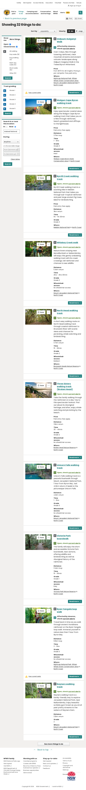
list (72, 31)
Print (70, 18)
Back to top (43, 749)
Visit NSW (7, 766)
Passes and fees (68, 3)
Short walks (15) (14, 69)
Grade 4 (13, 104)
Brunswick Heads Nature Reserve (66, 366)
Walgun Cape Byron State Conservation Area (64, 160)
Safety (19, 3)
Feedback (46, 768)
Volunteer (58, 3)
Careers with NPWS (29, 763)
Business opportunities (31, 770)
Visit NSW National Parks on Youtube (15, 786)
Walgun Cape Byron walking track (67, 101)
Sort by (34, 31)
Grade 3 (12, 100)
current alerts (69, 48)
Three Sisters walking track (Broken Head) (65, 386)
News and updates (49, 763)
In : (4, 127)
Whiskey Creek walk (67, 242)
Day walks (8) (14, 54)
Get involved (27, 773)
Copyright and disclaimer (68, 766)
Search (8, 78)
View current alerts (34, 93)
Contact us (47, 766)
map (81, 31)
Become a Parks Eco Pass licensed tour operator (32, 767)
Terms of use (67, 761)
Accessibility (67, 758)
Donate (65, 774)
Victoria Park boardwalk (64, 537)
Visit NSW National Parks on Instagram (10, 786)
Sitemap (66, 770)
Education (49, 3)
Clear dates (15, 159)
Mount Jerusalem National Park (66, 83)
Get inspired (27, 3)
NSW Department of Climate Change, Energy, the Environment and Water (12, 771)
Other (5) (13, 73)
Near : (11, 127)
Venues (78, 3)
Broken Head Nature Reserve (65, 447)
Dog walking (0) (14, 59)
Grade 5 (12, 109)
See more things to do (53, 744)
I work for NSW (56, 786)
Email (80, 18)
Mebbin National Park (62, 227)
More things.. (15, 39)
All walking (13, 51)
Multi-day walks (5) (13, 64)
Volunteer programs (30, 761)
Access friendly (38, 3)
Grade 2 (12, 95)
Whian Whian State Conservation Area (66, 79)
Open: (6, 44)
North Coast (58, 85)
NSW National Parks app (12, 761)
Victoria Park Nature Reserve (65, 591)
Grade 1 (12, 90)
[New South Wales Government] (71, 775)
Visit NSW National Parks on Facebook (6, 786)
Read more (74, 92)
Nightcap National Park (62, 78)
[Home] (7, 13)
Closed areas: (10, 47)
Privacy (65, 763)
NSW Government (42, 786)
